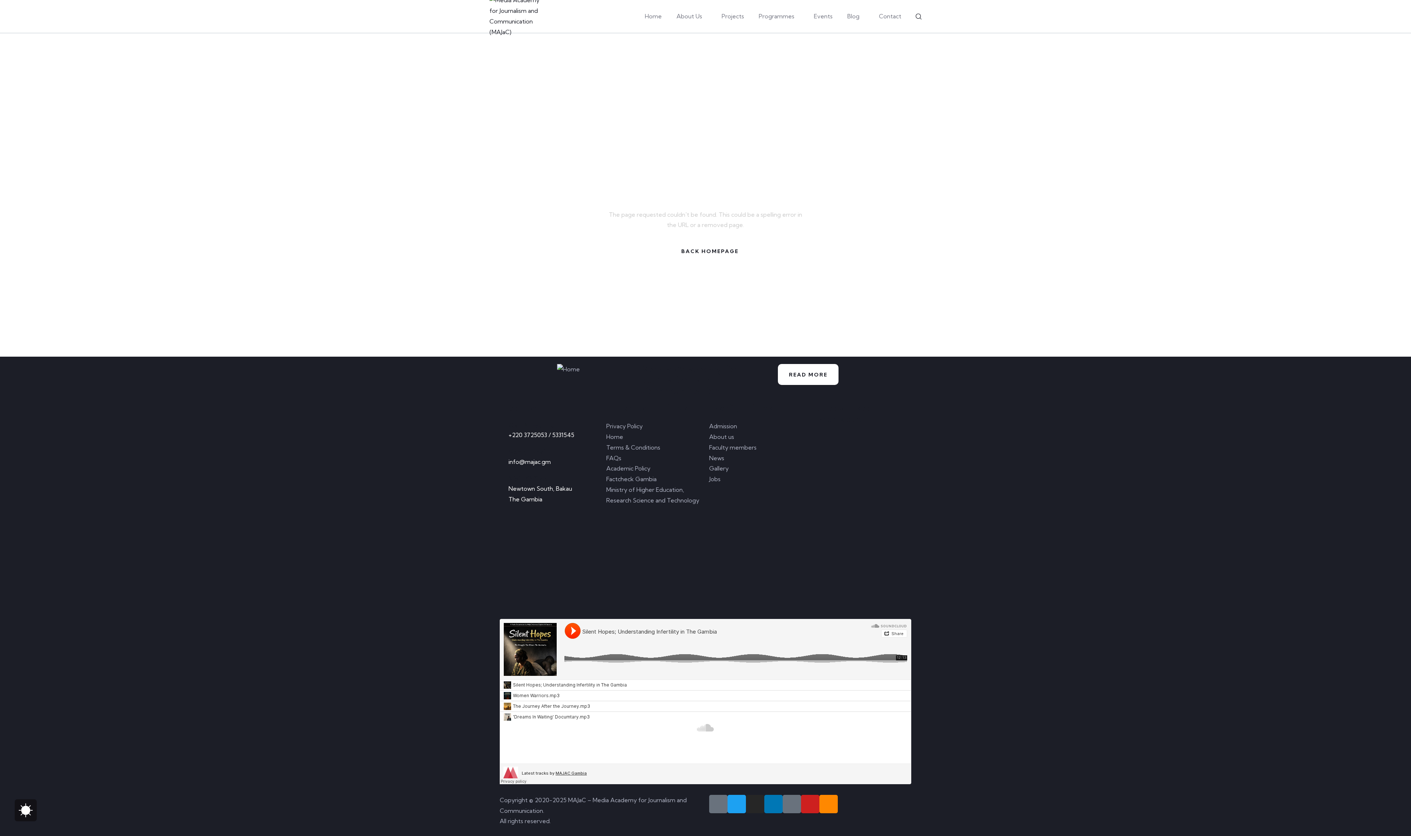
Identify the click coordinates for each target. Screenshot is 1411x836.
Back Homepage (710, 251)
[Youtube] (810, 804)
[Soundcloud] (828, 804)
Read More (808, 374)
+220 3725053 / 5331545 (541, 435)
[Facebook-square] (718, 804)
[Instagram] (755, 804)
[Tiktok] (792, 804)
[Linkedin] (773, 804)
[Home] (568, 369)
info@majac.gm (530, 461)
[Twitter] (737, 804)
